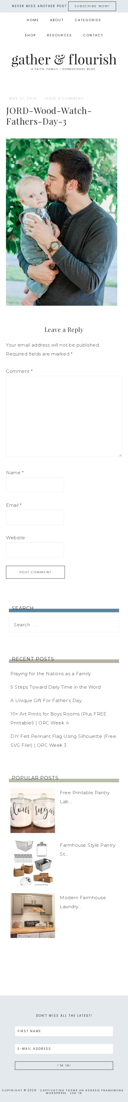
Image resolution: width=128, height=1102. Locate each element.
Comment (19, 371)
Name (15, 472)
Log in (76, 1093)
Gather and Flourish (64, 61)
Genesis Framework (104, 1090)
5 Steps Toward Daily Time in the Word (55, 687)
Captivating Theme (59, 1090)
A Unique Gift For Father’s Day (46, 700)
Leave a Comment (64, 98)
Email (14, 505)
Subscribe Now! (92, 6)
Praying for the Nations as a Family (50, 673)
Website (15, 537)
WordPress (56, 1093)
